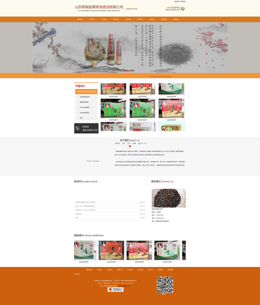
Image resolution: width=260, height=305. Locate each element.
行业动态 (128, 19)
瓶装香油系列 (84, 102)
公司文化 (152, 19)
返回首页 (177, 1)
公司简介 (92, 19)
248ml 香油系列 (85, 107)
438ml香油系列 (84, 112)
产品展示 (104, 19)
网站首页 (80, 19)
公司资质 (140, 19)
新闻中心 (116, 19)
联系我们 (183, 1)
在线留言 (164, 19)
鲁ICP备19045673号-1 (124, 286)
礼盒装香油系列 (85, 97)
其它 (81, 118)
